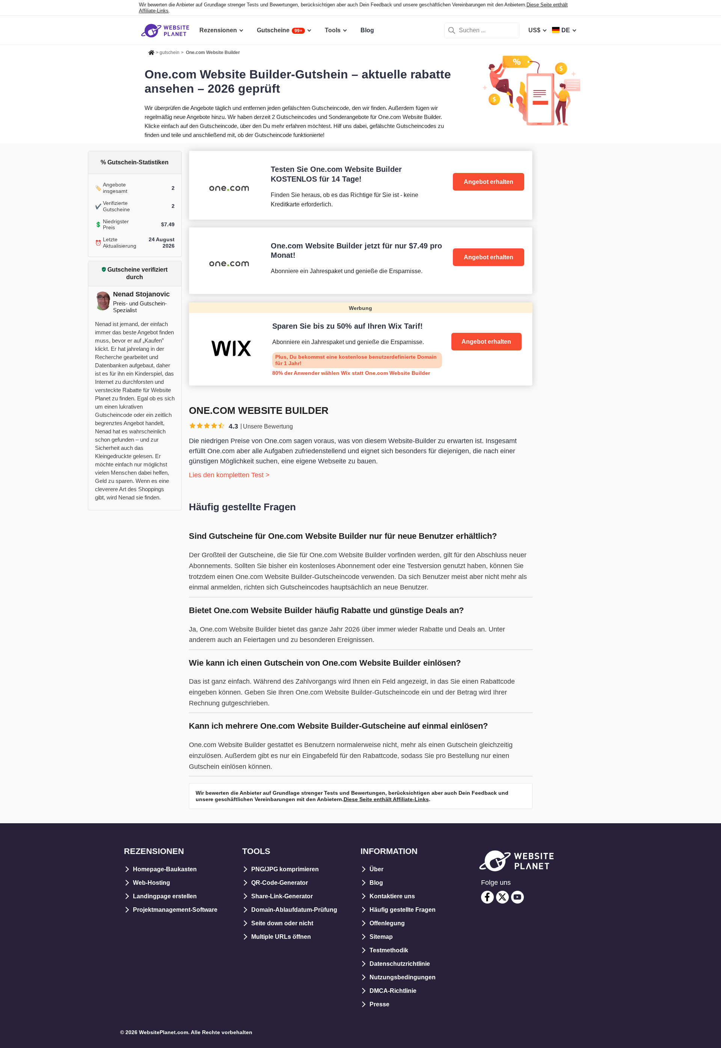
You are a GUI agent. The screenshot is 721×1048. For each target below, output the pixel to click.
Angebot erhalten (488, 182)
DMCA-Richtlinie (393, 991)
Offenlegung (387, 923)
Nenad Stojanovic (141, 294)
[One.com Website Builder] (360, 185)
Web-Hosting (151, 883)
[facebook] (487, 897)
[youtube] (517, 897)
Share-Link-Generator (282, 896)
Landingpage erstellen (165, 896)
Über (376, 869)
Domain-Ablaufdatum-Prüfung (294, 910)
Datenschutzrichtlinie (400, 964)
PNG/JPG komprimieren (285, 869)
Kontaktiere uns (392, 896)
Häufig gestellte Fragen (403, 910)
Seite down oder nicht (282, 923)
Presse (379, 1004)
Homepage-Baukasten (165, 869)
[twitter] (502, 897)
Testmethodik (389, 950)
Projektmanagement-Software (175, 910)
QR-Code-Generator (279, 883)
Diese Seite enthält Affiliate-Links (386, 799)
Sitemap (381, 937)
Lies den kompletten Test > (229, 475)
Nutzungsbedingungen (403, 977)
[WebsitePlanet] (151, 51)
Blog (376, 883)
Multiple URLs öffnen (281, 937)
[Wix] (360, 343)
